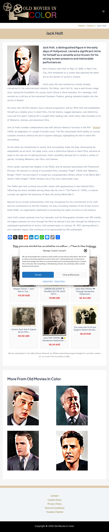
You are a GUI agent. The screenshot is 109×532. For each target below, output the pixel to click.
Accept (38, 274)
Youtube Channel (54, 512)
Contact (55, 495)
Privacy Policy (59, 281)
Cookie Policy (48, 281)
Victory (96, 127)
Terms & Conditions (54, 508)
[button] (85, 250)
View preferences (71, 274)
